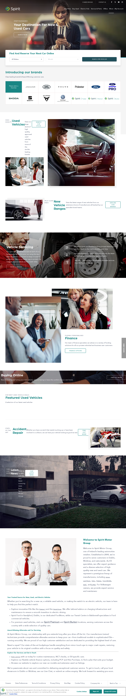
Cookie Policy (80, 683)
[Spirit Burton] (112, 98)
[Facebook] (111, 2)
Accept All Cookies (110, 691)
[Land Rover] (46, 87)
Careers (8, 683)
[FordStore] (112, 87)
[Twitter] (115, 2)
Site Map (67, 683)
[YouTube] (118, 2)
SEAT (84, 585)
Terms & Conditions (39, 683)
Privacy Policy (55, 683)
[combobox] (26, 59)
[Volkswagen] (63, 98)
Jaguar (108, 577)
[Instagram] (122, 2)
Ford (104, 581)
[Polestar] (79, 87)
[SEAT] (30, 98)
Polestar (98, 581)
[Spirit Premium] (96, 98)
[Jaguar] (30, 87)
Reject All (96, 691)
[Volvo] (63, 87)
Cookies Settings (82, 691)
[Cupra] (46, 98)
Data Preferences (21, 683)
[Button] (96, 87)
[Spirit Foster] (79, 98)
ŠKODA (108, 581)
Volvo (93, 581)
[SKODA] (14, 98)
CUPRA (93, 585)
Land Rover (86, 581)
